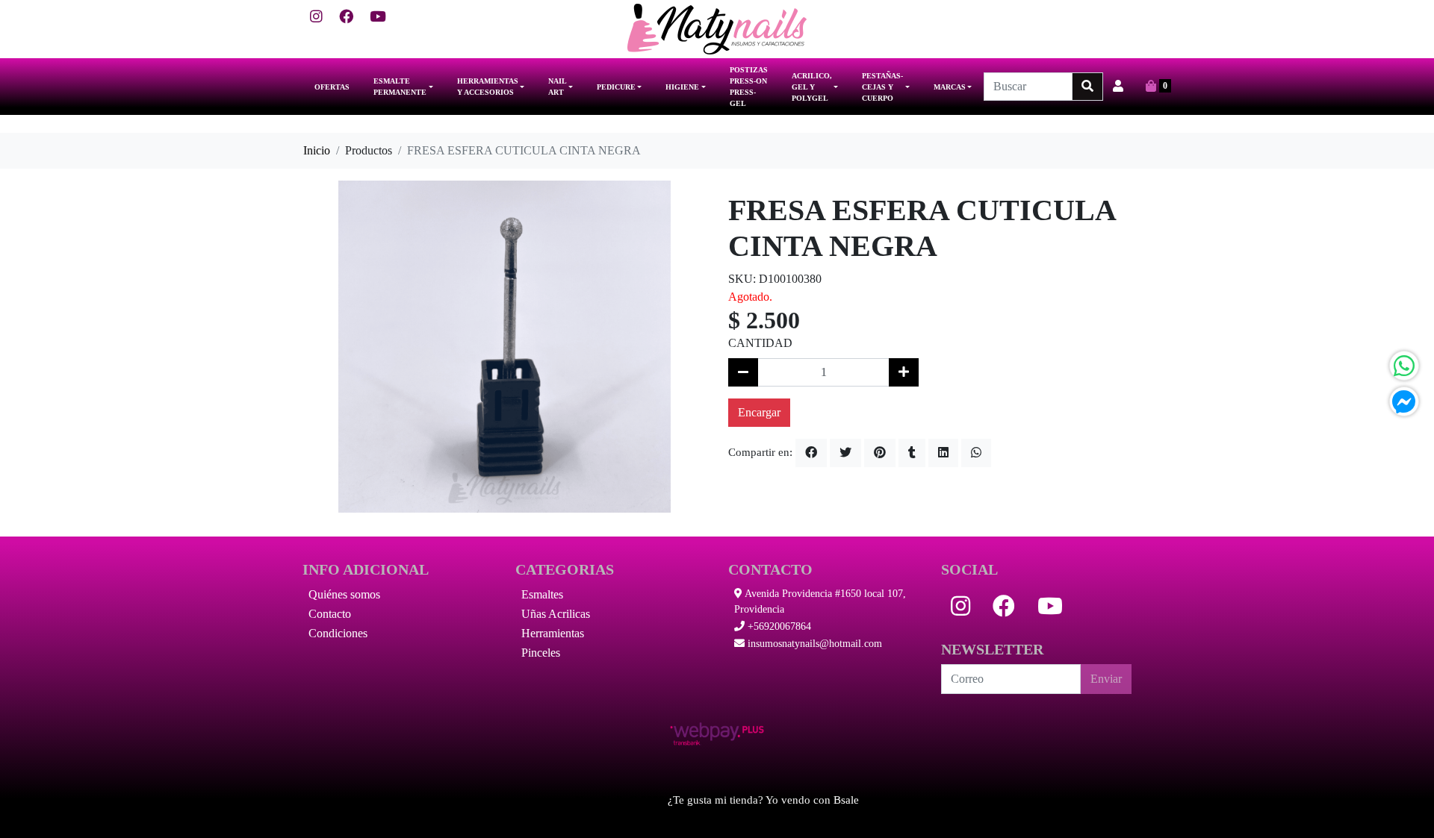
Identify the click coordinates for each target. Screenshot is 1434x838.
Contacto (329, 613)
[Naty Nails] (717, 29)
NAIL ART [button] (557, 86)
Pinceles (540, 652)
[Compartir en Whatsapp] (976, 453)
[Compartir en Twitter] (845, 453)
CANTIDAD (760, 343)
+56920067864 (778, 626)
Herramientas (552, 633)
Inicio (316, 150)
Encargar (759, 412)
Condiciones (337, 633)
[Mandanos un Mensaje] (1404, 401)
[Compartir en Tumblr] (911, 453)
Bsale (846, 800)
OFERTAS (332, 87)
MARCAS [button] (950, 87)
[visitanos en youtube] (378, 17)
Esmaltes (542, 594)
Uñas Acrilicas (555, 613)
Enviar (1106, 678)
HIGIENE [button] (682, 87)
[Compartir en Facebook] (811, 453)
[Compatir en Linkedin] (943, 453)
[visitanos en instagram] (316, 17)
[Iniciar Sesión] (1118, 86)
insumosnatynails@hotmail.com (813, 643)
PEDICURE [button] (616, 87)
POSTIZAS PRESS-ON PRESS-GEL (749, 86)
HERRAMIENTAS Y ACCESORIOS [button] (487, 86)
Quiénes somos (344, 594)
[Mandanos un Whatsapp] (1404, 366)
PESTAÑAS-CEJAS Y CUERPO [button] (882, 87)
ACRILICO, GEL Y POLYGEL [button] (812, 87)
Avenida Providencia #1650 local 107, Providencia (820, 601)
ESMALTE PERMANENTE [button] (399, 86)
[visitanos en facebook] (346, 17)
